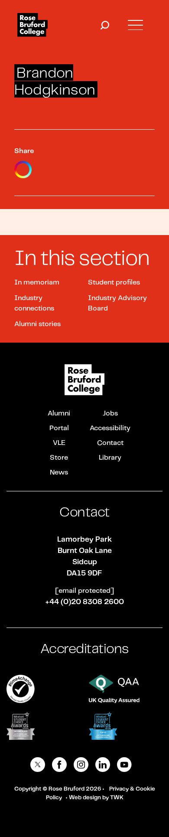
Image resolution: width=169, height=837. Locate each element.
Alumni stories (37, 324)
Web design (85, 798)
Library (110, 457)
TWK (117, 798)
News (59, 472)
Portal (59, 428)
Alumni (59, 413)
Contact (110, 443)
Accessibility (110, 428)
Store (59, 457)
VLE (59, 443)
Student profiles (114, 282)
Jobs (110, 413)
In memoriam (36, 282)
